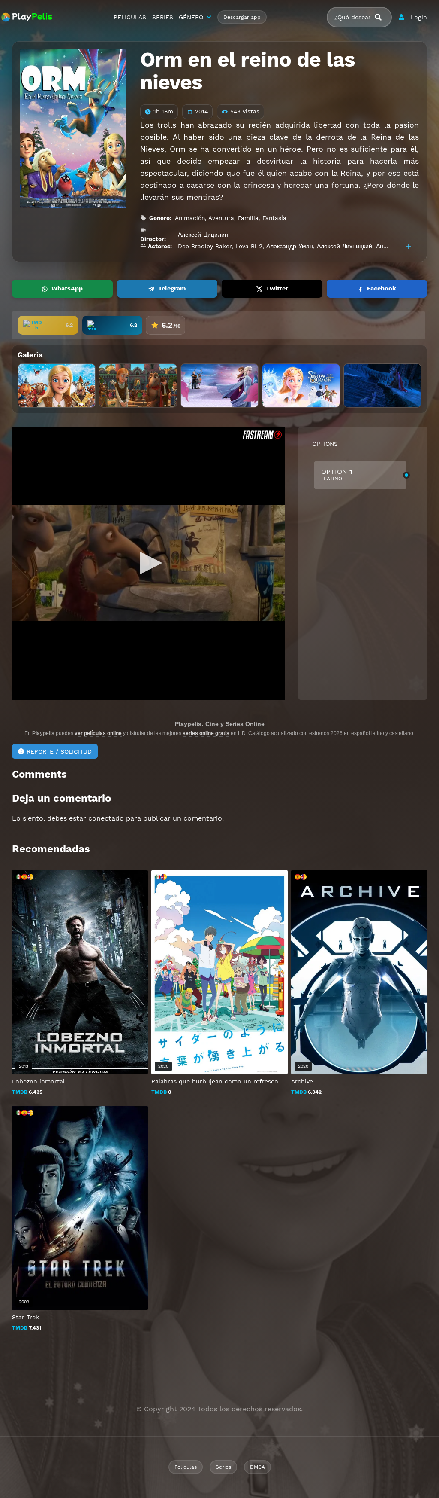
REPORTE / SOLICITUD (59, 751)
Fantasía (274, 217)
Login (419, 17)
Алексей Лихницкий (344, 246)
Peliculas (185, 1467)
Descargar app (242, 17)
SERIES (162, 17)
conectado (106, 818)
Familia (248, 217)
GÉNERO (191, 17)
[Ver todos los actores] (408, 246)
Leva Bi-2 (248, 246)
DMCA (257, 1467)
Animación (190, 217)
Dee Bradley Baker (205, 246)
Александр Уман (289, 246)
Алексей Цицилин (203, 234)
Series (223, 1467)
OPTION (336, 474)
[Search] (381, 17)
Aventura (221, 217)
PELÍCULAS (130, 17)
